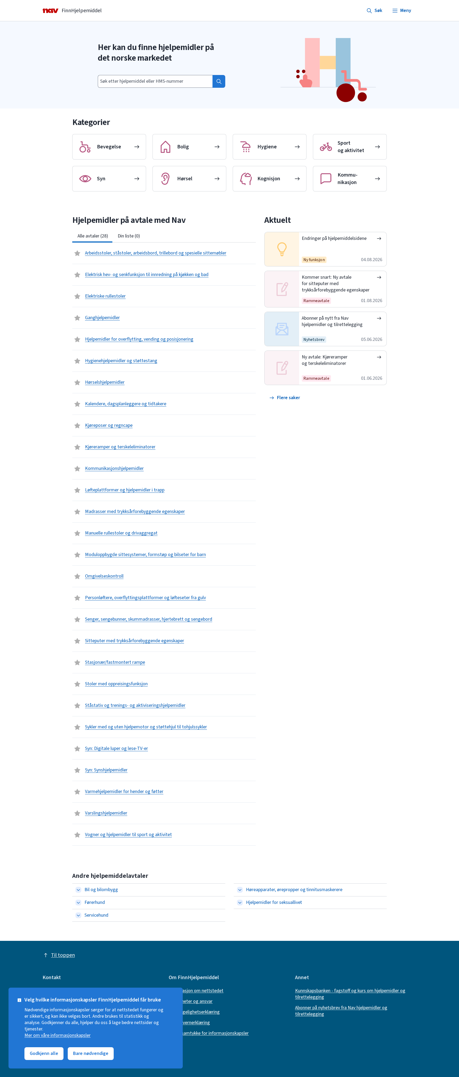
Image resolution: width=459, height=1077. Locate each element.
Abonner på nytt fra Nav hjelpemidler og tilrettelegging (332, 321)
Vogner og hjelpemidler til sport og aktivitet (128, 834)
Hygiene (267, 147)
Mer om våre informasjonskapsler (57, 1035)
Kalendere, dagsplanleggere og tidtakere (125, 403)
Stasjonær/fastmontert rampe (115, 662)
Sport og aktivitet (351, 146)
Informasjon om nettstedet (196, 991)
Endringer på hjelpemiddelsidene (334, 238)
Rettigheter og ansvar (190, 1001)
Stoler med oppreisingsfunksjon (116, 684)
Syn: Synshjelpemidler (106, 770)
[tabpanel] (164, 544)
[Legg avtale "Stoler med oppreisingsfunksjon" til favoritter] (77, 683)
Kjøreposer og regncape (109, 425)
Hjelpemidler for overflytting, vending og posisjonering (139, 339)
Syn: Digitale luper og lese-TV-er (116, 748)
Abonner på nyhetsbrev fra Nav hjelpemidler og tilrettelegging (341, 1011)
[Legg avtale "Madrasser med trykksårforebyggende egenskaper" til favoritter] (77, 511)
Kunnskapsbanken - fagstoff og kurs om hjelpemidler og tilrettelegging (350, 994)
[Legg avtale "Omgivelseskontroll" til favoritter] (77, 576)
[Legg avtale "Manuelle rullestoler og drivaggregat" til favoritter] (77, 533)
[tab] (92, 236)
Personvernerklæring (189, 1023)
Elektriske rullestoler (105, 296)
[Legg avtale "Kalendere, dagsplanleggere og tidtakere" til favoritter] (77, 403)
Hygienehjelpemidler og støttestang (121, 360)
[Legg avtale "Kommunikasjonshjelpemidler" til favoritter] (77, 468)
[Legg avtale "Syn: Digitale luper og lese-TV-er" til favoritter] (77, 748)
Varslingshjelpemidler (106, 813)
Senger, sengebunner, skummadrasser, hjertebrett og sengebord (148, 619)
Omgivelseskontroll (104, 576)
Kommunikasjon (348, 178)
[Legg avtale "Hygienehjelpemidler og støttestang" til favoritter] (77, 360)
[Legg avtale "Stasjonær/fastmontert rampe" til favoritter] (77, 662)
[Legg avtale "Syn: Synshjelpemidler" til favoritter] (77, 770)
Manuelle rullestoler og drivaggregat (121, 533)
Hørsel (184, 178)
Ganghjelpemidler (102, 317)
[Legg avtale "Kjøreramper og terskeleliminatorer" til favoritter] (77, 447)
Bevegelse (109, 147)
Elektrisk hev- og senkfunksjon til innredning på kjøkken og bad (147, 274)
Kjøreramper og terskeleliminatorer (120, 447)
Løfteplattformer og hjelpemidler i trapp (124, 490)
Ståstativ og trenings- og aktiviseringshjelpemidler (135, 705)
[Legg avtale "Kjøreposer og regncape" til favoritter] (77, 425)
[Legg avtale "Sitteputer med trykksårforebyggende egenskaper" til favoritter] (77, 640)
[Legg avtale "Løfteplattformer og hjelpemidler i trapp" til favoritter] (77, 490)
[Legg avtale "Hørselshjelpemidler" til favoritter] (77, 382)
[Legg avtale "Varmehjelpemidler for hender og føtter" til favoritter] (77, 791)
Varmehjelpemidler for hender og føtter (124, 791)
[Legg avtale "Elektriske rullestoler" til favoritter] (77, 296)
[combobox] (155, 81)
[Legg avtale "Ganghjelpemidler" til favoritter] (77, 317)
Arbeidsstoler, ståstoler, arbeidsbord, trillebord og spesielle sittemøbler (155, 253)
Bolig (183, 147)
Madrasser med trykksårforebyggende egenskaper (135, 511)
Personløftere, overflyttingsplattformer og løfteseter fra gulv (145, 597)
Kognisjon (268, 178)
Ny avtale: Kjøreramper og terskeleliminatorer (324, 360)
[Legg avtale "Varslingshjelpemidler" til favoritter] (77, 813)
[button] (284, 397)
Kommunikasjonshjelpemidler (114, 468)
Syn (101, 178)
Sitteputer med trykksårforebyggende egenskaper (134, 640)
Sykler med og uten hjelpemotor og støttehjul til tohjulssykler (146, 727)
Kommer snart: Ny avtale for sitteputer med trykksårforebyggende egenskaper (335, 283)
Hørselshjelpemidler (105, 382)
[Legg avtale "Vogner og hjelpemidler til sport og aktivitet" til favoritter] (77, 834)
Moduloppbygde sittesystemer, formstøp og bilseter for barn (145, 554)
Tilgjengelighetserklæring (194, 1012)
